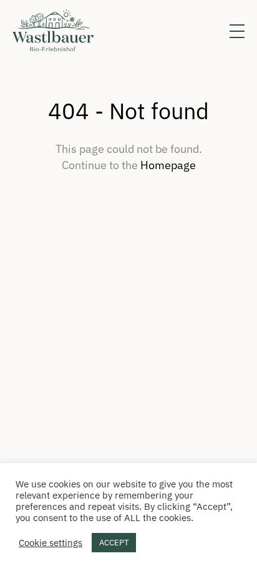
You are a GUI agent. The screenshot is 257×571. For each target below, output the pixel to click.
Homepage (168, 165)
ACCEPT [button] (113, 542)
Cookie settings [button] (50, 543)
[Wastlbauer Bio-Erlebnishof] (53, 31)
